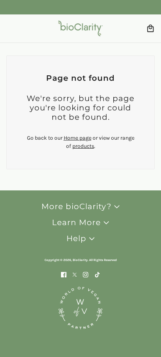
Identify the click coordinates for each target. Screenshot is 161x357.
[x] (75, 274)
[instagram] (85, 274)
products (83, 146)
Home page (77, 138)
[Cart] (150, 28)
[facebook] (64, 274)
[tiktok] (97, 274)
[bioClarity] (80, 28)
